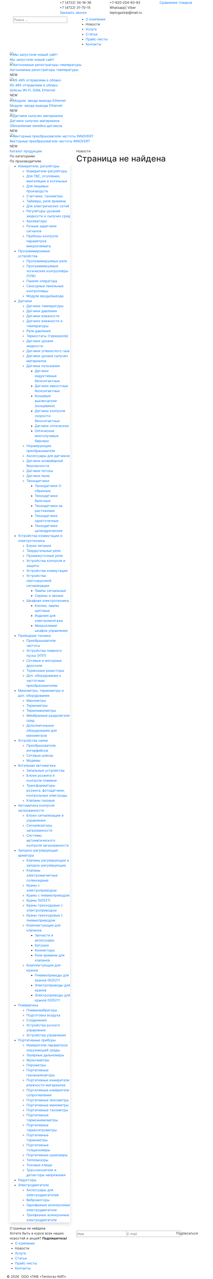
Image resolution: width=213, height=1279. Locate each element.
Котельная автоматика (37, 765)
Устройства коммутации (47, 571)
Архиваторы (36, 221)
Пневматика (28, 1005)
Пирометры (36, 1065)
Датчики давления (41, 311)
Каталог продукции (26, 151)
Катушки (42, 945)
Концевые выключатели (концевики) (46, 401)
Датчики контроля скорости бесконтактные (50, 416)
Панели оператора (41, 281)
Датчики (25, 301)
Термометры (37, 705)
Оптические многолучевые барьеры (46, 436)
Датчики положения (43, 366)
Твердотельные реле (43, 551)
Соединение (36, 1020)
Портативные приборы (37, 1040)
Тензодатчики (37, 481)
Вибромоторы (38, 1200)
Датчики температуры (44, 306)
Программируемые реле (46, 261)
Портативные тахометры (47, 1110)
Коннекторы (45, 950)
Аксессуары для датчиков (48, 456)
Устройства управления (46, 1035)
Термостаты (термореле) (47, 336)
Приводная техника (34, 635)
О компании (95, 19)
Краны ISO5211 (38, 900)
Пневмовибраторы (41, 1010)
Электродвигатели (33, 1185)
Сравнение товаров (176, 2)
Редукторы (27, 1180)
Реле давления (38, 331)
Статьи (92, 34)
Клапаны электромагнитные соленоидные (42, 875)
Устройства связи (33, 740)
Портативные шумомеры (47, 1155)
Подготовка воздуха (43, 1015)
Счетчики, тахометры (44, 196)
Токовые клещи (39, 1165)
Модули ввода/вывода (44, 296)
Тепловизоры (37, 1160)
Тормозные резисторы (45, 670)
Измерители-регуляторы (46, 171)
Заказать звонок (73, 12)
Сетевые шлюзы (39, 755)
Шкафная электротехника (47, 601)
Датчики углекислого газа (47, 351)
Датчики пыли (38, 476)
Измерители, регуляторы (38, 166)
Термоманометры (41, 710)
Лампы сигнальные (50, 591)
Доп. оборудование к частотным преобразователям (43, 680)
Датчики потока (39, 471)
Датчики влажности (42, 316)
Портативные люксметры (47, 1100)
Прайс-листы (97, 39)
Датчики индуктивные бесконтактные (47, 376)
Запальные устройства (45, 770)
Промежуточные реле (44, 556)
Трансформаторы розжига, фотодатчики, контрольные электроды (46, 790)
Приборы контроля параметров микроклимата (42, 241)
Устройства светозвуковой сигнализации (38, 581)
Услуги (91, 29)
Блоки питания (38, 546)
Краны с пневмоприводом (47, 895)
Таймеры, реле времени (46, 201)
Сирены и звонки (49, 596)
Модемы (33, 760)
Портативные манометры (47, 1105)
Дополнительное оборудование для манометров (41, 730)
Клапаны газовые (40, 800)
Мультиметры (37, 1060)
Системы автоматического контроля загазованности (47, 840)
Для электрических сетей (47, 206)
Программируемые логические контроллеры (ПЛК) (47, 271)
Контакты (93, 44)
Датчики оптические (52, 426)
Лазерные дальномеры (45, 1055)
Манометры (36, 700)
